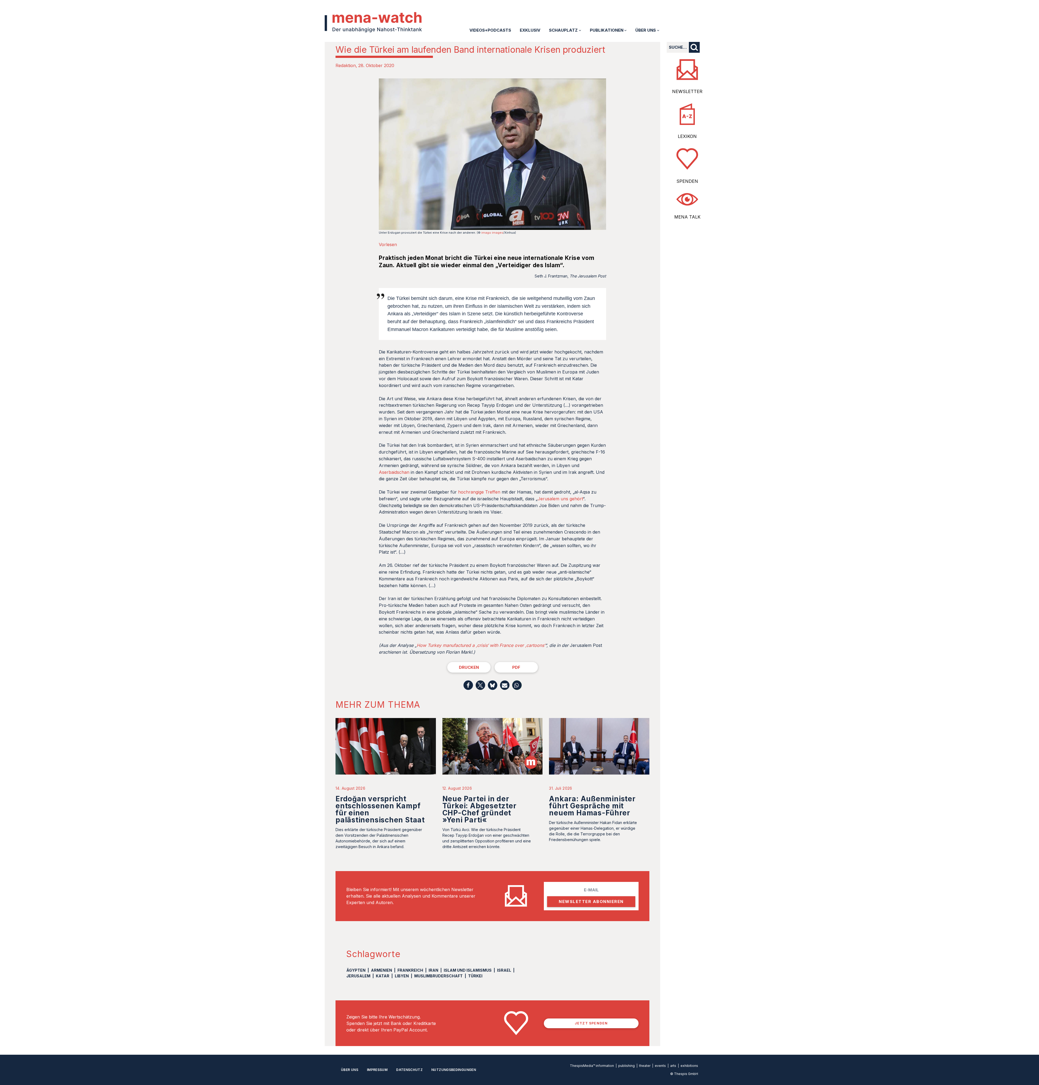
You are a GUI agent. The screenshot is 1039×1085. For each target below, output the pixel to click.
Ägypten (356, 970)
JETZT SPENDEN (591, 1023)
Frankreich (410, 970)
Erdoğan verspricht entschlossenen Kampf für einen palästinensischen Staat (380, 809)
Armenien (381, 970)
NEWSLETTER (687, 91)
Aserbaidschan (395, 472)
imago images (492, 232)
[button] (468, 685)
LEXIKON (687, 136)
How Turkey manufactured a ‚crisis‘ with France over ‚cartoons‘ (481, 645)
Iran (433, 970)
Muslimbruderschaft (438, 976)
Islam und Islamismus (468, 970)
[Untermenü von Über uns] (658, 30)
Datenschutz (409, 1070)
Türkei (475, 976)
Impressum (377, 1070)
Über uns (349, 1070)
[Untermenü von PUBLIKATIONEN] (625, 30)
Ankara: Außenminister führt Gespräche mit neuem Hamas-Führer (592, 806)
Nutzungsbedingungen (453, 1070)
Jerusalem (358, 976)
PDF (516, 667)
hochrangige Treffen (479, 492)
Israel (504, 970)
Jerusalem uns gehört (560, 498)
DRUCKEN (469, 667)
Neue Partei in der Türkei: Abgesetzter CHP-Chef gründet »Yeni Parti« (479, 809)
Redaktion (346, 65)
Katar (382, 976)
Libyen (402, 976)
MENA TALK (687, 217)
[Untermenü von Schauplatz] (580, 30)
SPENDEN (687, 181)
